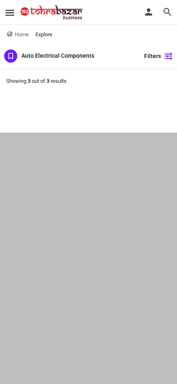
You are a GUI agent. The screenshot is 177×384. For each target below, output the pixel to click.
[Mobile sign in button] (148, 12)
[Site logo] (52, 12)
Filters (152, 56)
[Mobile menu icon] (10, 13)
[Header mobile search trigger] (167, 12)
